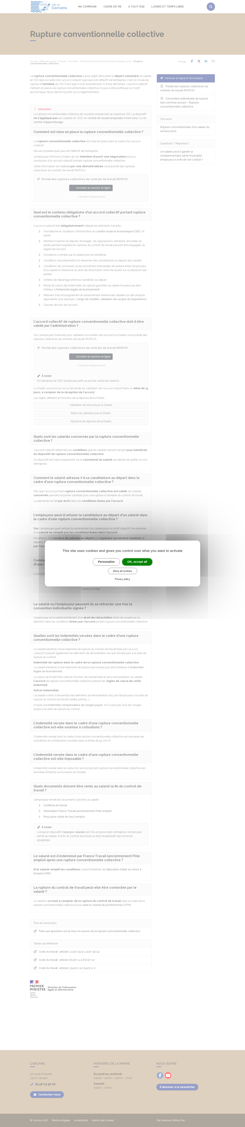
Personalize (106, 561)
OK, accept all (137, 561)
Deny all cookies (122, 571)
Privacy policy (122, 579)
